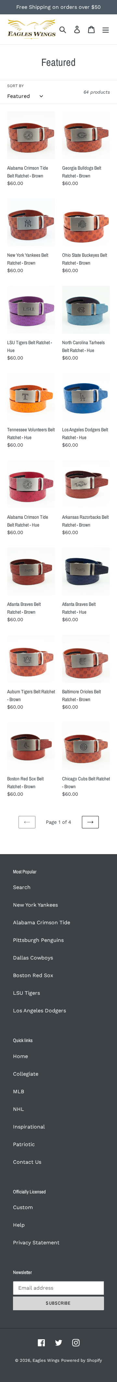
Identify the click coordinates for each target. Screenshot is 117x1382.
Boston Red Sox (33, 975)
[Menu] (105, 29)
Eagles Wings (45, 1360)
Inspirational (29, 1127)
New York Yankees (35, 905)
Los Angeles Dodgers (39, 1010)
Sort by (15, 86)
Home (20, 1056)
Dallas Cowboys (33, 958)
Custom (23, 1207)
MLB (18, 1091)
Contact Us (27, 1162)
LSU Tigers (26, 993)
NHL (18, 1109)
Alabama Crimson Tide (41, 922)
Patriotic (24, 1144)
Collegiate (25, 1074)
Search (22, 887)
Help (19, 1225)
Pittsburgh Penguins (38, 940)
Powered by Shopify (81, 1360)
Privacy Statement (36, 1242)
